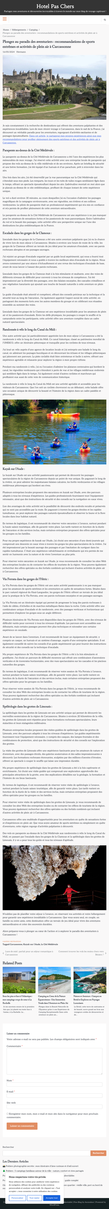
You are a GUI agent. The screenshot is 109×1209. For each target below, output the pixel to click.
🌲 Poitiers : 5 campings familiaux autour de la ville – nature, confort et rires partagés (43, 1171)
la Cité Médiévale (49, 944)
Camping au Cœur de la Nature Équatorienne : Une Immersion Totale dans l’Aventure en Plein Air (53, 1000)
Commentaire (15, 1046)
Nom (10, 1080)
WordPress (54, 1205)
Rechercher (8, 1147)
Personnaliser (17, 1198)
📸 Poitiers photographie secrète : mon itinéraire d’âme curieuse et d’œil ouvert (40, 1166)
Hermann (21, 52)
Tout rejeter (34, 1198)
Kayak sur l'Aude (31, 944)
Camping (6, 941)
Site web (11, 1102)
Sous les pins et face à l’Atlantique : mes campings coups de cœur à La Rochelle (17, 1000)
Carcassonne (16, 944)
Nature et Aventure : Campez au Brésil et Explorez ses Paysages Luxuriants (88, 1000)
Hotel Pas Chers (55, 6)
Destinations (15, 941)
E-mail (11, 1091)
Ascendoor (89, 1202)
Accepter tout (52, 1198)
